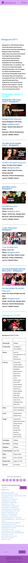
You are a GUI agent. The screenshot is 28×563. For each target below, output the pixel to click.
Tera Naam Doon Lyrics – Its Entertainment (10, 509)
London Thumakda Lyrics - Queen (8, 524)
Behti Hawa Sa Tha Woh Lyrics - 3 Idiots (9, 494)
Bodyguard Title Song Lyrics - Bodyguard (11, 101)
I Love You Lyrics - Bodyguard (10, 229)
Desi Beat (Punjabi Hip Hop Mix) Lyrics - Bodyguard (13, 270)
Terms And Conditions (11, 558)
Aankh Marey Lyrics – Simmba (7, 492)
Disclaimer (9, 557)
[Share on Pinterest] (17, 480)
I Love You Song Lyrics (10, 247)
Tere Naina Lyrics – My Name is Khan (9, 516)
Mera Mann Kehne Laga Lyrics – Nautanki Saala (11, 517)
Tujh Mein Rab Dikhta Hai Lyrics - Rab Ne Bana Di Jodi (12, 526)
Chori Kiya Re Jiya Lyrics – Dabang (8, 500)
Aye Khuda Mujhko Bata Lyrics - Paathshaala (10, 522)
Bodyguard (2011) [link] (14, 124)
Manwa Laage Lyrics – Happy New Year (9, 507)
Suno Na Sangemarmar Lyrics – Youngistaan (10, 531)
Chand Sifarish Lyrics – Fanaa (7, 504)
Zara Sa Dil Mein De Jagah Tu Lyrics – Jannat (10, 510)
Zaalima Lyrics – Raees (6, 539)
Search (23, 487)
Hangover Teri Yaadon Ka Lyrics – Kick (9, 512)
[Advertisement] (14, 20)
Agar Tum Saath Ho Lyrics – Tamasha (9, 536)
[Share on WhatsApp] (7, 480)
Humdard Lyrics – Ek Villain (7, 534)
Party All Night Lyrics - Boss (7, 497)
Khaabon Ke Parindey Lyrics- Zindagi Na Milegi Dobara (12, 532)
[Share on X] (10, 480)
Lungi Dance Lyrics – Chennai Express (9, 499)
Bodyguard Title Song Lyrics (12, 119)
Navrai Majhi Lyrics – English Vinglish (9, 502)
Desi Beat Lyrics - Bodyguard (9, 188)
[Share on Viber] (20, 480)
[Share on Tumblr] (24, 480)
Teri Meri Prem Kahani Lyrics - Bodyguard (11, 144)
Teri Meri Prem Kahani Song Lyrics (14, 162)
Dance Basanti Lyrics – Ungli (7, 529)
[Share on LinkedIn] (14, 480)
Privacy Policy (16, 557)
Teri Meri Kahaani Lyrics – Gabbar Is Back (10, 505)
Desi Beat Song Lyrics (9, 206)
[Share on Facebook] (3, 480)
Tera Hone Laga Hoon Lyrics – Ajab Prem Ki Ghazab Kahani (13, 495)
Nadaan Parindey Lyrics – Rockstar (8, 527)
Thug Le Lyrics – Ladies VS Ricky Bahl (9, 514)
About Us (20, 558)
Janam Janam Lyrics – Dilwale (7, 537)
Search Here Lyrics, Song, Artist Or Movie (10, 485)
